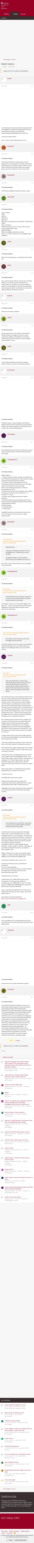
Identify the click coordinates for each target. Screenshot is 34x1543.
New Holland (8, 1416)
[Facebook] (2, 1523)
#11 (32, 442)
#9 (32, 354)
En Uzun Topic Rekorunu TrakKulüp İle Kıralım (18, 1454)
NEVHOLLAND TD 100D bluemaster (14, 1413)
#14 (32, 579)
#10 (32, 378)
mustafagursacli (12, 459)
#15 (32, 623)
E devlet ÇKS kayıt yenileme (12, 1421)
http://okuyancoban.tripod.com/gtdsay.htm (13, 899)
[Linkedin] (9, 1523)
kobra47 (9, 296)
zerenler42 (10, 989)
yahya (9, 265)
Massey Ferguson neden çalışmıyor (15, 1112)
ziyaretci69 (10, 197)
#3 (32, 183)
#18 (32, 912)
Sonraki (17, 1040)
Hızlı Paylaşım (8, 1080)
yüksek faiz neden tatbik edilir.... (14, 1085)
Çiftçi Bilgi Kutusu (9, 1475)
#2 (32, 154)
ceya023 (9, 655)
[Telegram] (15, 1523)
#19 (32, 938)
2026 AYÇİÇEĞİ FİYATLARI (11, 1462)
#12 (32, 467)
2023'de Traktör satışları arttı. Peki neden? (16, 1140)
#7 (32, 303)
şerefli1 (4, 67)
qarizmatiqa (11, 434)
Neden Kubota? (9, 1148)
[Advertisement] (17, 38)
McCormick (8, 1096)
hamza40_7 (10, 146)
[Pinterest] (12, 1523)
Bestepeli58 (10, 175)
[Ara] (31, 14)
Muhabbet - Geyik (10, 1458)
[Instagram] (5, 1523)
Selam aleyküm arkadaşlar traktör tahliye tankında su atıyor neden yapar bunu (16, 1075)
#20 (32, 997)
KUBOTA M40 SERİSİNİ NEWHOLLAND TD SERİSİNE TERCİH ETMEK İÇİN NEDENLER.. (19, 1188)
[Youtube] (22, 1523)
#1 (32, 86)
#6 (32, 273)
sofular (9, 317)
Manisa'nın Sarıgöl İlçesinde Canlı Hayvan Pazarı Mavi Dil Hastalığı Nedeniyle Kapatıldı (18, 1121)
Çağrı (8, 905)
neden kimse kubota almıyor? (13, 1197)
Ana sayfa (10, 1533)
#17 (32, 805)
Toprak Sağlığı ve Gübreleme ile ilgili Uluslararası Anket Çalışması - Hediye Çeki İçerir (18, 1429)
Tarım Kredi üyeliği (10, 1480)
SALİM (9, 241)
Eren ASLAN (10, 370)
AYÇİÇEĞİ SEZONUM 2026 (12, 1446)
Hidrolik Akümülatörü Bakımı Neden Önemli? (17, 1132)
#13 (32, 529)
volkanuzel (10, 930)
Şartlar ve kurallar (14, 1531)
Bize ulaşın (5, 1531)
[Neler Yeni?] (28, 14)
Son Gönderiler (5, 1400)
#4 (32, 205)
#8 (32, 325)
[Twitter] (19, 1523)
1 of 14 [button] (11, 1040)
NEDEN (6, 1093)
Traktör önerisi (9, 1438)
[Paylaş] (30, 86)
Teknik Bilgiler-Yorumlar (11, 1070)
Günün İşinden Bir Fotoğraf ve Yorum (15, 1405)
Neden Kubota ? (9, 1169)
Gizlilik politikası (25, 1531)
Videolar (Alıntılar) (10, 1182)
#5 (32, 249)
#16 (32, 663)
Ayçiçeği (7, 1450)
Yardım (3, 1533)
